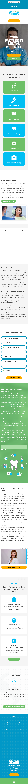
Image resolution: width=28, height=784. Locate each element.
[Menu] (14, 782)
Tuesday (8, 720)
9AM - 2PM (20, 727)
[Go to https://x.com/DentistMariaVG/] (14, 7)
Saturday (7, 727)
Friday (7, 726)
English (12, 2)
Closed (20, 729)
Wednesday (7, 722)
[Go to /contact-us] (14, 604)
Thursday (7, 724)
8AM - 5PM (20, 722)
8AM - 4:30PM (20, 719)
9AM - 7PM (20, 720)
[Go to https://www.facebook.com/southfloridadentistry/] (12, 7)
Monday (8, 719)
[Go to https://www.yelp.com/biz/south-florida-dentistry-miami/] (16, 7)
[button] (8, 201)
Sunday (7, 729)
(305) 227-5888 (14, 770)
